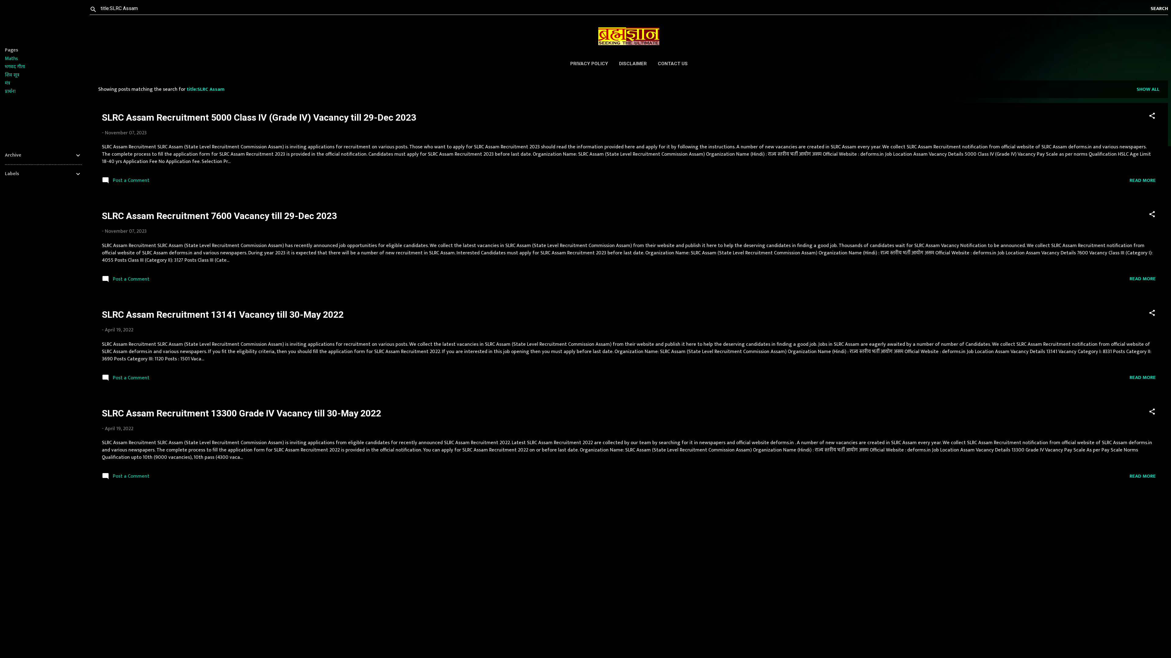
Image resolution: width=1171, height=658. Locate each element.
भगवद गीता (15, 67)
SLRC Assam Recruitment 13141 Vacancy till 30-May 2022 (223, 314)
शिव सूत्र (12, 75)
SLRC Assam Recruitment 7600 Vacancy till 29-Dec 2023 (219, 215)
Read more (1143, 180)
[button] (1152, 117)
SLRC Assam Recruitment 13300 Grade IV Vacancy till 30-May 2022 (241, 413)
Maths (11, 59)
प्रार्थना (10, 91)
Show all (1148, 89)
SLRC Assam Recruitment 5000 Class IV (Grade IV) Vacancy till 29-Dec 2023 (259, 117)
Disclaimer (633, 63)
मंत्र (7, 83)
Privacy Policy (589, 63)
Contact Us (673, 63)
